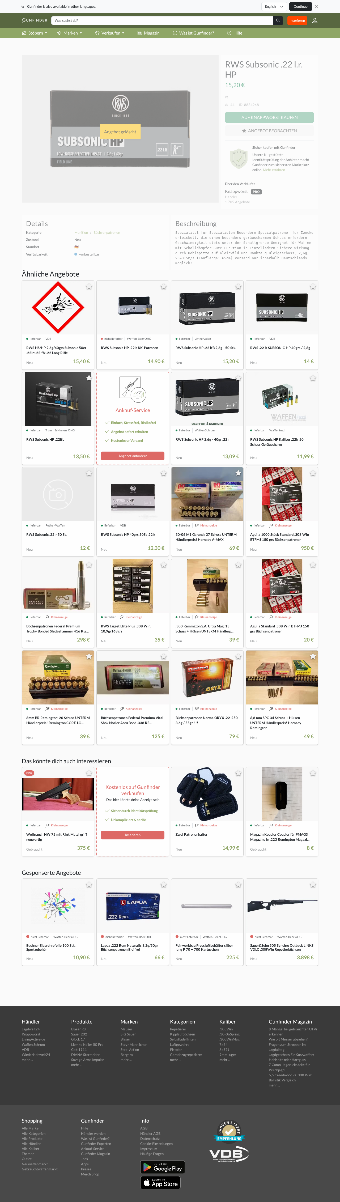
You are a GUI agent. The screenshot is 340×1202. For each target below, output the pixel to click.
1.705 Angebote (237, 202)
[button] (312, 20)
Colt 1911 (79, 1049)
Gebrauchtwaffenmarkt (40, 1169)
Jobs (84, 1159)
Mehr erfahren (274, 170)
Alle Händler (31, 1143)
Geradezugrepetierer (186, 1054)
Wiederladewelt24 (36, 1054)
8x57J (224, 1049)
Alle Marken (31, 1128)
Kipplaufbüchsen (182, 1034)
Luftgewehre (179, 1044)
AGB (143, 1128)
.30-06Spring (229, 1034)
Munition (81, 232)
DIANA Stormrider (85, 1054)
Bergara (127, 1054)
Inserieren (297, 20)
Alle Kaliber (30, 1148)
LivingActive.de (33, 1039)
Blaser (125, 1039)
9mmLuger (227, 1054)
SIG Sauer (128, 1034)
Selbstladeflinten (183, 1039)
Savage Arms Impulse (87, 1059)
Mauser (126, 1029)
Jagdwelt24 (31, 1029)
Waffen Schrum (33, 1044)
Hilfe (237, 32)
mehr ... (27, 1059)
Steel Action (130, 1049)
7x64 (223, 1044)
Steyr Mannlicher (134, 1044)
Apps (85, 1164)
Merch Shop (90, 1174)
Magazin (152, 32)
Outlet (27, 1159)
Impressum (148, 1148)
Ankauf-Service (92, 1148)
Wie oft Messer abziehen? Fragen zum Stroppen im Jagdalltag (288, 1044)
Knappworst (237, 191)
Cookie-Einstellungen (156, 1143)
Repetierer (178, 1029)
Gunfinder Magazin (95, 1154)
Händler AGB (150, 1133)
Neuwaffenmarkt (35, 1164)
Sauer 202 (79, 1034)
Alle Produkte (32, 1138)
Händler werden (93, 1133)
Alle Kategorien (33, 1133)
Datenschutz (150, 1138)
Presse (86, 1169)
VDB (25, 1049)
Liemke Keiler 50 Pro (87, 1044)
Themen (28, 1154)
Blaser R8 (78, 1029)
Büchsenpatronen (107, 232)
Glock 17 (78, 1039)
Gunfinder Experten (96, 1143)
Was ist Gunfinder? (196, 32)
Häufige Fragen (152, 1154)
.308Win (226, 1029)
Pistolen (176, 1049)
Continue (301, 6)
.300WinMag (229, 1039)
